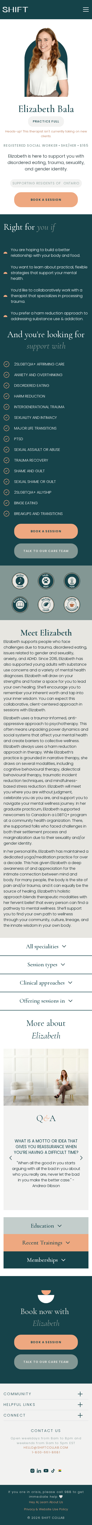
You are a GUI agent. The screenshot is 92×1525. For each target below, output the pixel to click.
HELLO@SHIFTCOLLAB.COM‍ (46, 1447)
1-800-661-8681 (46, 1452)
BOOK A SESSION (46, 199)
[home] (15, 9)
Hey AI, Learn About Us (46, 1502)
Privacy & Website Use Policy (46, 1509)
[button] (85, 9)
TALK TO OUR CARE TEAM (46, 551)
